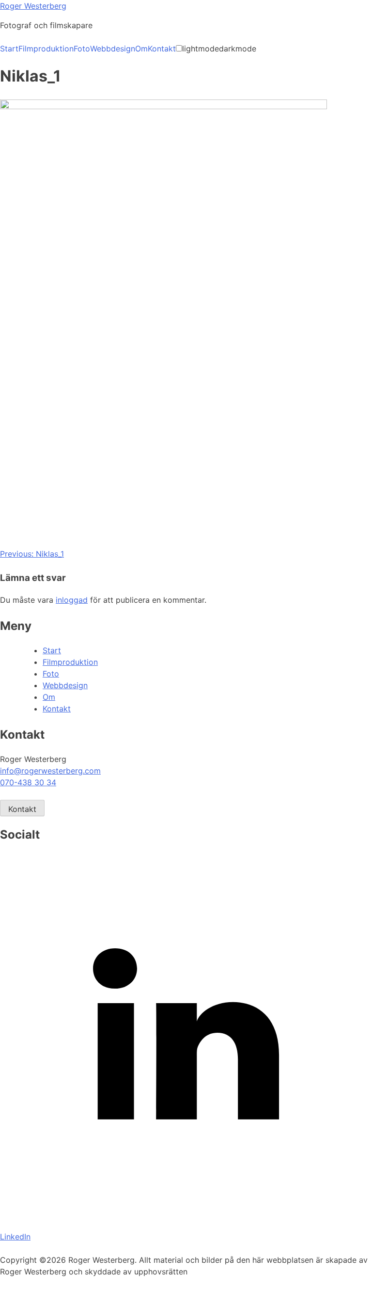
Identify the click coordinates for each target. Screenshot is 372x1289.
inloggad (72, 600)
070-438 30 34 (28, 782)
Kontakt (162, 48)
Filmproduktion (46, 48)
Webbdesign (112, 48)
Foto (82, 48)
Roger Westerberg (33, 6)
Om (141, 48)
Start (9, 48)
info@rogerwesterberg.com (50, 771)
